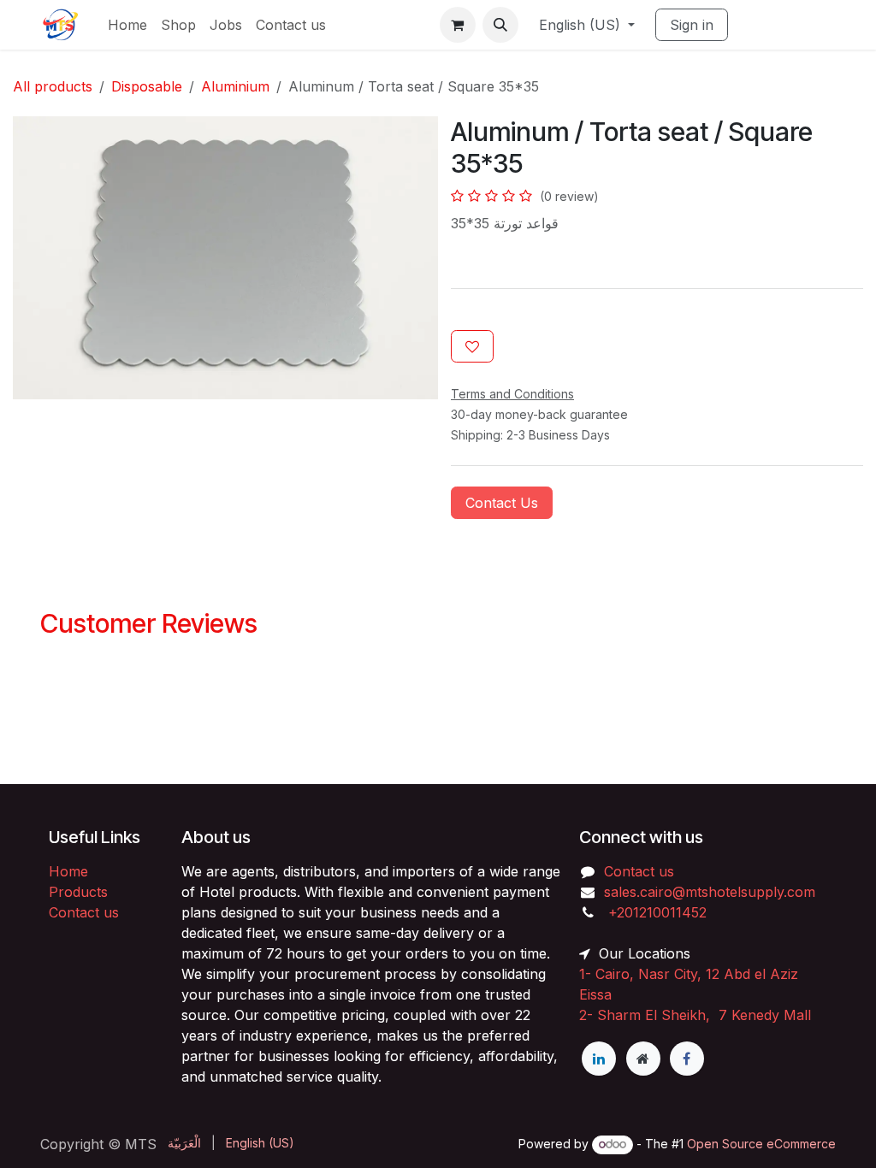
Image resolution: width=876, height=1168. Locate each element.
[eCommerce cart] (458, 25)
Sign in (691, 24)
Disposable (146, 86)
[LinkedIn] (599, 1058)
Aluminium (235, 86)
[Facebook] (687, 1058)
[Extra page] (643, 1058)
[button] (500, 25)
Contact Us (501, 502)
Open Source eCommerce (761, 1143)
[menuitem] (127, 25)
